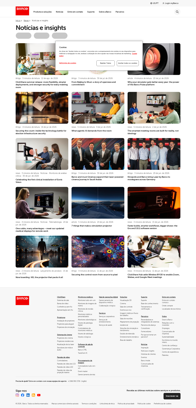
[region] (99, 56)
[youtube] (38, 395)
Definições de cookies (67, 63)
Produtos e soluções (42, 12)
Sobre (164, 316)
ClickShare (61, 297)
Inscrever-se (172, 396)
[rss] (33, 395)
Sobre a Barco (105, 12)
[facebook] (22, 395)
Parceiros (120, 12)
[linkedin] (28, 395)
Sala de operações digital (108, 297)
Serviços (102, 313)
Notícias (59, 12)
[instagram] (17, 395)
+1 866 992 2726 (77, 381)
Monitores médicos (85, 297)
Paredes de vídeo (63, 357)
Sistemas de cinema (64, 335)
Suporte (91, 12)
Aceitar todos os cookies (127, 63)
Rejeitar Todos (105, 63)
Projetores (61, 318)
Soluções (123, 297)
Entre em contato (75, 12)
